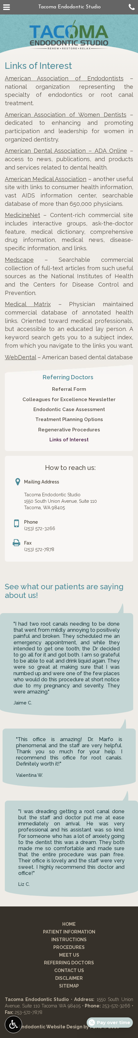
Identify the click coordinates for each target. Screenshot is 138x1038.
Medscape (19, 259)
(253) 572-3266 (39, 528)
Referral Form (69, 389)
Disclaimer (69, 978)
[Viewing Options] (13, 1024)
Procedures (69, 947)
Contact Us (69, 970)
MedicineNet (22, 215)
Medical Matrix (28, 304)
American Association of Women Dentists (65, 114)
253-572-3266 (116, 1005)
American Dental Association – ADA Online (66, 150)
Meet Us (69, 955)
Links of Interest (69, 440)
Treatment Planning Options (69, 419)
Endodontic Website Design (50, 1026)
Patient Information (69, 931)
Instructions (69, 939)
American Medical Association (45, 179)
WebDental (20, 357)
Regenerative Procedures (69, 430)
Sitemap (69, 985)
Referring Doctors (68, 377)
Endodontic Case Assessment (69, 409)
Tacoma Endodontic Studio (69, 7)
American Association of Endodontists (64, 78)
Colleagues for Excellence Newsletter (69, 399)
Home (69, 924)
